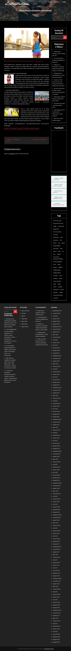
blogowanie (56, 229)
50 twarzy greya (57, 220)
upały (54, 284)
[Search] (65, 37)
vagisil (59, 284)
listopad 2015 (56, 607)
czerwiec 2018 (56, 525)
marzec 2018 (56, 533)
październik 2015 (57, 610)
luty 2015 (55, 631)
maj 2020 (55, 464)
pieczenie (55, 275)
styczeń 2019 (56, 507)
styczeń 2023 (56, 379)
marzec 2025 (56, 318)
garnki (63, 243)
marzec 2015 (56, 629)
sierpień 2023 (56, 361)
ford (59, 243)
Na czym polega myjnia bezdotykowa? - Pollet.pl (10, 347)
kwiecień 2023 (56, 371)
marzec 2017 (56, 565)
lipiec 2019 (55, 491)
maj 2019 (55, 496)
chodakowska (13, 128)
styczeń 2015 (56, 634)
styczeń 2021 (56, 443)
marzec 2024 (56, 342)
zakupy (61, 292)
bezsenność (61, 226)
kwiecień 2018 (56, 530)
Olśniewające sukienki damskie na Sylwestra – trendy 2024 (58, 98)
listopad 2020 (56, 448)
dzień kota (55, 240)
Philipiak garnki (56, 270)
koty (54, 254)
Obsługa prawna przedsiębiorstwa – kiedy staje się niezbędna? (58, 75)
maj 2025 (55, 316)
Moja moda (24, 318)
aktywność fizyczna (58, 223)
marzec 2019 (56, 501)
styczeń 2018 (56, 538)
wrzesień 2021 (56, 422)
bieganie (6, 128)
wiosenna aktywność (34, 128)
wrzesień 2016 (56, 581)
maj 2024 (55, 340)
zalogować (12, 153)
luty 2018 (55, 536)
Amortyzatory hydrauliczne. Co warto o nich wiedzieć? (10, 341)
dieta (61, 237)
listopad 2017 (56, 544)
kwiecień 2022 (56, 403)
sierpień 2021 (56, 424)
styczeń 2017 (56, 570)
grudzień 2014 (56, 636)
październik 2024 (57, 326)
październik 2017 (57, 546)
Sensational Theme (49, 648)
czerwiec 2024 (56, 337)
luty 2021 (55, 440)
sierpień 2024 (56, 332)
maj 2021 (55, 432)
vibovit (55, 286)
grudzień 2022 (56, 382)
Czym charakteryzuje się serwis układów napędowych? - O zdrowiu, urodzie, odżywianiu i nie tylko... (10, 333)
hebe (61, 248)
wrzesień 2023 (56, 358)
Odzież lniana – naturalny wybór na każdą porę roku (58, 53)
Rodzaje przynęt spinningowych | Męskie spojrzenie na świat (10, 320)
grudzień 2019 (56, 477)
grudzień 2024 (56, 321)
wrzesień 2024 (56, 329)
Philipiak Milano (57, 272)
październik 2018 (57, 515)
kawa (59, 251)
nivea (54, 264)
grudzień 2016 (56, 573)
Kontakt (56, 2)
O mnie (64, 2)
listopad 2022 (56, 385)
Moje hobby (24, 324)
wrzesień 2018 (56, 517)
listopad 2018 (56, 512)
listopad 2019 (56, 480)
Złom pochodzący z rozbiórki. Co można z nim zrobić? (10, 366)
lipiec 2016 (55, 586)
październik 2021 (57, 419)
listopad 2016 (56, 575)
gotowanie (56, 248)
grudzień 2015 (56, 605)
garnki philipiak (56, 245)
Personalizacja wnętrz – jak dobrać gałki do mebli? (58, 105)
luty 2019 (55, 504)
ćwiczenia (20, 128)
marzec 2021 (56, 438)
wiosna (62, 289)
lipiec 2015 (55, 618)
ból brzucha (56, 237)
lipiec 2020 (55, 459)
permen (55, 267)
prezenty (55, 278)
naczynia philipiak (57, 261)
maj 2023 (55, 369)
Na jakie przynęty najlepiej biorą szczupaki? (10, 324)
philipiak (60, 267)
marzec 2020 (56, 469)
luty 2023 (55, 377)
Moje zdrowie (25, 326)
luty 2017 (55, 568)
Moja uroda (30, 61)
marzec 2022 (56, 406)
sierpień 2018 (56, 520)
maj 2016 (55, 591)
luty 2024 (55, 345)
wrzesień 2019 (56, 485)
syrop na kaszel (57, 281)
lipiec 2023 (55, 363)
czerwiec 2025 (56, 313)
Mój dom (24, 313)
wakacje (60, 286)
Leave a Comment (39, 61)
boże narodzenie (57, 231)
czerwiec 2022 (56, 398)
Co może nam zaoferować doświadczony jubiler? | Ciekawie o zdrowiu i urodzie (10, 374)
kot (63, 251)
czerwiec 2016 (56, 589)
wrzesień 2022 (56, 390)
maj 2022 (55, 401)
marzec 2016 (56, 597)
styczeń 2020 (56, 475)
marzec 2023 (56, 374)
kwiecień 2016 (56, 594)
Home (50, 2)
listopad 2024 (56, 324)
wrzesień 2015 (56, 613)
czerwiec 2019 (56, 493)
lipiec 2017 (55, 554)
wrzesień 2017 (56, 549)
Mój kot (23, 316)
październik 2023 (57, 355)
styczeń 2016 (56, 602)
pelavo (59, 264)
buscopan (55, 234)
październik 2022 (57, 387)
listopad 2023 (56, 353)
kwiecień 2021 (56, 435)
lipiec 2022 (55, 395)
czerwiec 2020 (56, 461)
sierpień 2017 (56, 552)
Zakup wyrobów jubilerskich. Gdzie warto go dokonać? (10, 380)
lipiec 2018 (55, 522)
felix (61, 240)
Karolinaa (17, 61)
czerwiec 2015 (56, 621)
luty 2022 (55, 408)
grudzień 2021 (56, 414)
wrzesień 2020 (56, 454)
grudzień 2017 (56, 541)
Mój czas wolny (23, 61)
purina (60, 278)
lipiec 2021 (55, 427)
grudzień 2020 (56, 446)
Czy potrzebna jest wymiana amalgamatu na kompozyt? (58, 60)
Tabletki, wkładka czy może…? (13, 140)
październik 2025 (57, 310)
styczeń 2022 (56, 411)
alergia (54, 226)
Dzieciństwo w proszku (39, 139)
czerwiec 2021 (56, 430)
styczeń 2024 (56, 347)
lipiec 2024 (55, 334)
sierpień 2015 (56, 615)
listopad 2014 (56, 639)
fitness (25, 128)
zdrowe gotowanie (58, 295)
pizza (60, 275)
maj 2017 (55, 560)
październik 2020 (57, 451)
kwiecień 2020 (56, 467)
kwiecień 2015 (56, 626)
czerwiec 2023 (56, 366)
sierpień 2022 (56, 393)
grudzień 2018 (56, 509)
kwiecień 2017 (56, 562)
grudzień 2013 (56, 642)
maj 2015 (55, 623)
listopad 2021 (56, 416)
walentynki (56, 289)
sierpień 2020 (56, 456)
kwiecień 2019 (56, 499)
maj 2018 (55, 528)
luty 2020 (55, 472)
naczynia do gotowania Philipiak (58, 258)
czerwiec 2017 (56, 557)
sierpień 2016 (56, 583)
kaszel (54, 251)
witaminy (55, 292)
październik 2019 (57, 483)
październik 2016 (57, 578)
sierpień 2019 (56, 488)
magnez (59, 254)
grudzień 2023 (56, 350)
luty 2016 (55, 599)
